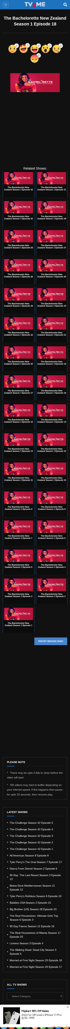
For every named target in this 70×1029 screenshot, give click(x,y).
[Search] (65, 4)
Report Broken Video (50, 641)
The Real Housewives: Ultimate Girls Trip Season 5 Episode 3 (34, 917)
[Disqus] (35, 704)
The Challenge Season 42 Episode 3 (31, 835)
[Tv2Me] (35, 4)
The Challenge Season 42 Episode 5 (31, 822)
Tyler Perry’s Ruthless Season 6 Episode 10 (35, 896)
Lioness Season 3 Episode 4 (26, 943)
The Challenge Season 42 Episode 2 (31, 842)
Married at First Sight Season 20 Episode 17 (36, 966)
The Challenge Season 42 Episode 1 (31, 848)
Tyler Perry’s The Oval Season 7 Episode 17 (36, 862)
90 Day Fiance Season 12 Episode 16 (32, 926)
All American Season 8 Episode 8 (29, 855)
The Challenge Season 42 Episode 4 (31, 829)
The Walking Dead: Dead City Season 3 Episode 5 (33, 951)
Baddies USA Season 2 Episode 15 (30, 902)
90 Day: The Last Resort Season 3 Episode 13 (35, 877)
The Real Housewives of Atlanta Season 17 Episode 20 (35, 934)
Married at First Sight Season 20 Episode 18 (36, 960)
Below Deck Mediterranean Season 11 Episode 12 (32, 887)
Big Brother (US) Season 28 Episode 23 (33, 909)
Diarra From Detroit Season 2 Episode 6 (33, 868)
